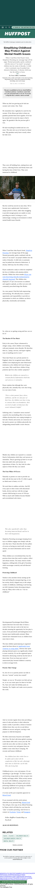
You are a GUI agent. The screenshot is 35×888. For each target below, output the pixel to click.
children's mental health (12, 838)
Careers (26, 876)
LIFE (23, 873)
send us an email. (24, 95)
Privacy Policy (10, 879)
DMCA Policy (21, 878)
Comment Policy (12, 878)
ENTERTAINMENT (16, 873)
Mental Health (8, 841)
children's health (22, 836)
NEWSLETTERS (20, 875)
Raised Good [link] (26, 802)
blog (5, 836)
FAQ (25, 857)
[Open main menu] (3, 27)
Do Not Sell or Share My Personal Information (13, 881)
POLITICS (7, 873)
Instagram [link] (27, 812)
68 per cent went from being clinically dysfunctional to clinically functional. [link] (17, 277)
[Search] (9, 27)
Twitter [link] (18, 812)
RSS (19, 876)
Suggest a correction (17, 845)
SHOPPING (11, 875)
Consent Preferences (21, 879)
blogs (11, 836)
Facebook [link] (13, 812)
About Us (3, 876)
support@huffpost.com (17, 859)
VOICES (27, 873)
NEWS (2, 873)
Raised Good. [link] (7, 795)
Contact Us (14, 876)
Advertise (8, 876)
